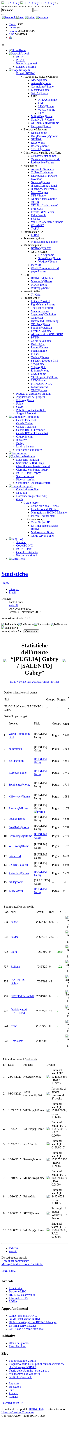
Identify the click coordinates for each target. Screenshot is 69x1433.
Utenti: (12, 24)
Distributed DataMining (45, 321)
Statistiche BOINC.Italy (30, 463)
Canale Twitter (24, 423)
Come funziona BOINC (45, 505)
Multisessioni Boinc (42, 532)
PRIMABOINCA (41, 383)
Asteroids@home (41, 83)
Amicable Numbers (42, 169)
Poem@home (39, 350)
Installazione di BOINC (45, 509)
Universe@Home (41, 126)
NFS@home (38, 195)
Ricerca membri (25, 479)
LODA (35, 235)
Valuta (5, 631)
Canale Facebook (26, 420)
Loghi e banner (25, 446)
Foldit (19, 403)
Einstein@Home (18, 808)
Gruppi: (13, 27)
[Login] (2, 14)
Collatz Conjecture (42, 172)
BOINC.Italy (23, 548)
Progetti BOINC (25, 73)
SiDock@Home (40, 149)
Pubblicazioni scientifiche (31, 410)
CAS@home (38, 373)
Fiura (14, 951)
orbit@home (16, 882)
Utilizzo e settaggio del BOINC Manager (32, 1322)
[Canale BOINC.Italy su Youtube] (20, 17)
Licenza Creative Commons (17, 1412)
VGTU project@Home (44, 377)
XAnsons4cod (39, 387)
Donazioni (15, 1386)
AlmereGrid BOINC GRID (47, 334)
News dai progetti (26, 63)
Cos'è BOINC (24, 545)
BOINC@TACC (41, 248)
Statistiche (14, 574)
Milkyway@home (19, 796)
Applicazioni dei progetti (30, 396)
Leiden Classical (40, 301)
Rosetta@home (40, 146)
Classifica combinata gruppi (32, 469)
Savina (15, 936)
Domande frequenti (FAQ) (31, 496)
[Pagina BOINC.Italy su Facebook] (9, 17)
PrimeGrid (37, 208)
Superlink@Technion (43, 314)
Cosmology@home (42, 86)
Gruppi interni (24, 436)
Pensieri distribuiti (26, 555)
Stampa (14, 589)
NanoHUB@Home (42, 119)
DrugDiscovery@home (44, 136)
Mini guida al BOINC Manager (49, 512)
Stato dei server (25, 476)
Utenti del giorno (19, 1343)
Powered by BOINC (13, 1402)
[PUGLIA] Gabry (40, 761)
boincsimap (15, 748)
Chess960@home (41, 340)
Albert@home (39, 79)
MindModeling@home (44, 241)
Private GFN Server (42, 212)
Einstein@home (40, 89)
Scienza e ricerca (26, 66)
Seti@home (38, 363)
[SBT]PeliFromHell (22, 996)
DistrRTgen (38, 344)
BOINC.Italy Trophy (28, 472)
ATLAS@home (47, 99)
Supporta (14, 1383)
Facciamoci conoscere (29, 449)
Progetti (20, 60)
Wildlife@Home (47, 261)
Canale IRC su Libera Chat (32, 433)
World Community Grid (45, 268)
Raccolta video (17, 1346)
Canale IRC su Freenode (30, 429)
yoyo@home (38, 271)
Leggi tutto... (8, 1270)
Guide (19, 499)
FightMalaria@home (43, 304)
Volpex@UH (38, 367)
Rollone (15, 966)
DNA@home (46, 254)
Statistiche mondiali (27, 459)
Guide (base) (31, 502)
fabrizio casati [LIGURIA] (19, 1011)
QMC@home (39, 390)
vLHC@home (46, 109)
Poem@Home (17, 818)
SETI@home (16, 760)
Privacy (13, 1393)
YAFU (35, 228)
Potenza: (13, 31)
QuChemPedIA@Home (45, 122)
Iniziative (21, 439)
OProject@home (40, 324)
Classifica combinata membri (33, 466)
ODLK (35, 202)
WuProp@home (40, 287)
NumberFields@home (44, 198)
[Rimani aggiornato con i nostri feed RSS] (42, 17)
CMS (41, 103)
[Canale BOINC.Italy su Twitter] (30, 17)
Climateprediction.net (43, 155)
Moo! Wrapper (39, 192)
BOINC (21, 56)
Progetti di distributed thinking (33, 393)
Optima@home (40, 357)
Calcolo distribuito (27, 552)
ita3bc (14, 922)
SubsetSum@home (49, 258)
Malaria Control (40, 311)
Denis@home (39, 132)
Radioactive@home (42, 162)
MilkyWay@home (41, 116)
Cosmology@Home (20, 835)
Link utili (21, 492)
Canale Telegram (26, 426)
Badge (20, 443)
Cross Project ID (40, 522)
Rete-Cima (17, 1040)
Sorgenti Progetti (26, 413)
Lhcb (41, 112)
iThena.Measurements (43, 188)
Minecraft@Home (41, 281)
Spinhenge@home (19, 784)
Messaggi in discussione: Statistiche (22, 1264)
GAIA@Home (39, 93)
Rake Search (38, 215)
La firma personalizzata (22, 1325)
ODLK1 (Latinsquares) (44, 205)
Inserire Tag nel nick (43, 515)
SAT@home (38, 380)
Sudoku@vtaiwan (41, 327)
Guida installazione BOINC (25, 1319)
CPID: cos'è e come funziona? (26, 1328)
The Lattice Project (42, 307)
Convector (37, 317)
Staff (11, 1390)
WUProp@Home (19, 846)
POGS (35, 354)
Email (12, 592)
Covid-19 (21, 406)
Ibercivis (36, 264)
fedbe (14, 1026)
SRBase (35, 218)
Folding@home (25, 400)
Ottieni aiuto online (27, 489)
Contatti (13, 1396)
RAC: (12, 34)
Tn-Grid (35, 294)
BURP (35, 337)
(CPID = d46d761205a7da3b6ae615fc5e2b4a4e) (34, 681)
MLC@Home (39, 284)
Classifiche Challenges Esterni (33, 482)
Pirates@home (39, 347)
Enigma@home (40, 370)
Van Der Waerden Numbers (47, 221)
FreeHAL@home (41, 330)
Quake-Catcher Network (45, 159)
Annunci (21, 542)
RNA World (38, 142)
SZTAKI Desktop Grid (44, 360)
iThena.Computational (44, 185)
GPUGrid (36, 139)
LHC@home (46, 106)
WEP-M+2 (37, 225)
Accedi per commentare (15, 1260)
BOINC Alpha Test (42, 278)
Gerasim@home (40, 182)
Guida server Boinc (42, 535)
